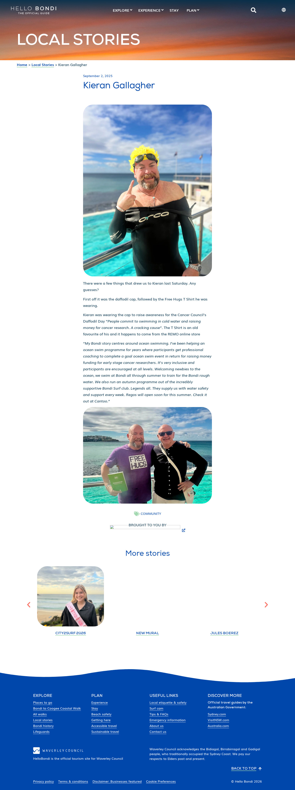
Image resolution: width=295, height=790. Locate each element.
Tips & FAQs (159, 714)
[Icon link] (253, 10)
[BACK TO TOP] (260, 769)
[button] (28, 604)
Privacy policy (43, 781)
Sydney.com (217, 714)
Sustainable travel (105, 731)
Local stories (43, 719)
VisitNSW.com (218, 719)
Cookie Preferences (161, 781)
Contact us (158, 731)
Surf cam (156, 708)
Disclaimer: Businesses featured (117, 781)
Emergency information (168, 719)
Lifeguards (41, 731)
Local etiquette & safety (168, 702)
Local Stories (43, 64)
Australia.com (218, 725)
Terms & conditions (73, 781)
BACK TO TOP (243, 769)
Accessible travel (104, 725)
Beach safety (101, 714)
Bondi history (43, 725)
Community (151, 513)
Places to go (42, 702)
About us (157, 725)
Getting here (101, 719)
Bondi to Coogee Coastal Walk (57, 708)
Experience (99, 702)
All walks (40, 714)
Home (22, 64)
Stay (94, 708)
